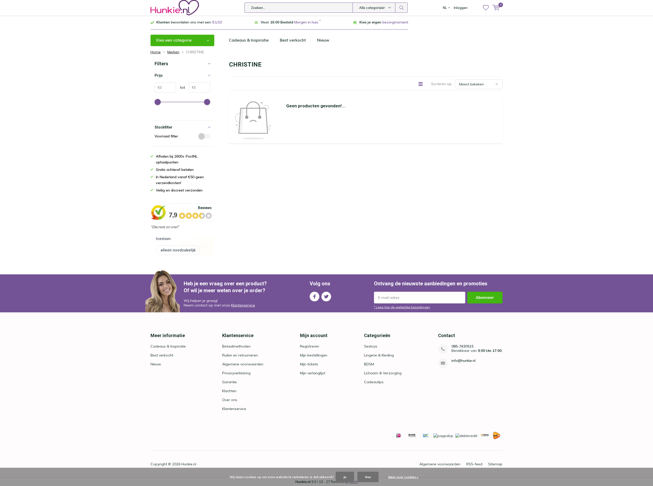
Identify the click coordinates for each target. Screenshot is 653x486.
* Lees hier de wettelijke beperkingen (402, 307)
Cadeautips (374, 382)
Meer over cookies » (403, 477)
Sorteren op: (441, 84)
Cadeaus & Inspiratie (249, 40)
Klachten (229, 391)
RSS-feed (474, 464)
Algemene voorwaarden (242, 364)
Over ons (229, 400)
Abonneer (485, 297)
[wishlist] (486, 7)
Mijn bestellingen (313, 355)
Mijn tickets (309, 364)
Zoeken (401, 8)
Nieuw (323, 40)
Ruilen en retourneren (240, 355)
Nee (368, 477)
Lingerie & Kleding (379, 355)
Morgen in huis (306, 22)
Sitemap (495, 464)
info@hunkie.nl (463, 361)
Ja (344, 477)
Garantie (229, 382)
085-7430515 (462, 346)
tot (180, 87)
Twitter (326, 296)
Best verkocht (293, 40)
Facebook (314, 296)
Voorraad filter (166, 136)
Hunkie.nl (188, 464)
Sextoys (370, 346)
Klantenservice (243, 305)
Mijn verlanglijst (312, 373)
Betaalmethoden (236, 346)
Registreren (309, 346)
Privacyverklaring (236, 373)
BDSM (369, 364)
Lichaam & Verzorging (382, 373)
